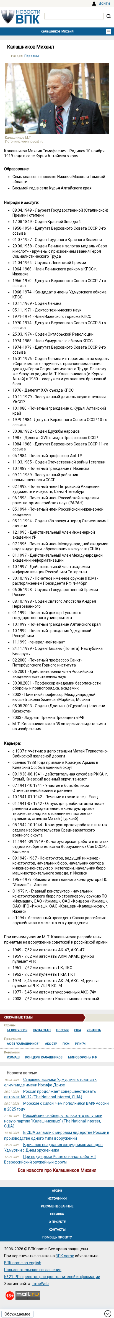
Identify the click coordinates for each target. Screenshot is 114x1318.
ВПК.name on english (22, 1263)
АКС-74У (51, 1044)
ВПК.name (65, 1256)
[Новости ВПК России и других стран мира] (20, 22)
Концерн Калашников (44, 1057)
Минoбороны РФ (82, 1057)
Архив (57, 1191)
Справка (57, 1214)
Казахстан (42, 1030)
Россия (62, 1030)
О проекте (57, 1222)
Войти (104, 3)
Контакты (57, 1229)
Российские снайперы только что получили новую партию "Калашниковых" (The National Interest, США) (53, 1120)
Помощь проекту (57, 1237)
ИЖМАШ (13, 1057)
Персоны (31, 56)
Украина (94, 1030)
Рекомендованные (57, 1206)
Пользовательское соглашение (32, 1270)
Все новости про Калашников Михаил (57, 1170)
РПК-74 (80, 1044)
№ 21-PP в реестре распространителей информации (52, 1276)
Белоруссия (17, 1030)
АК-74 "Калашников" (23, 1044)
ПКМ (66, 1044)
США (77, 1030)
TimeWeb (40, 1283)
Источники (57, 1198)
